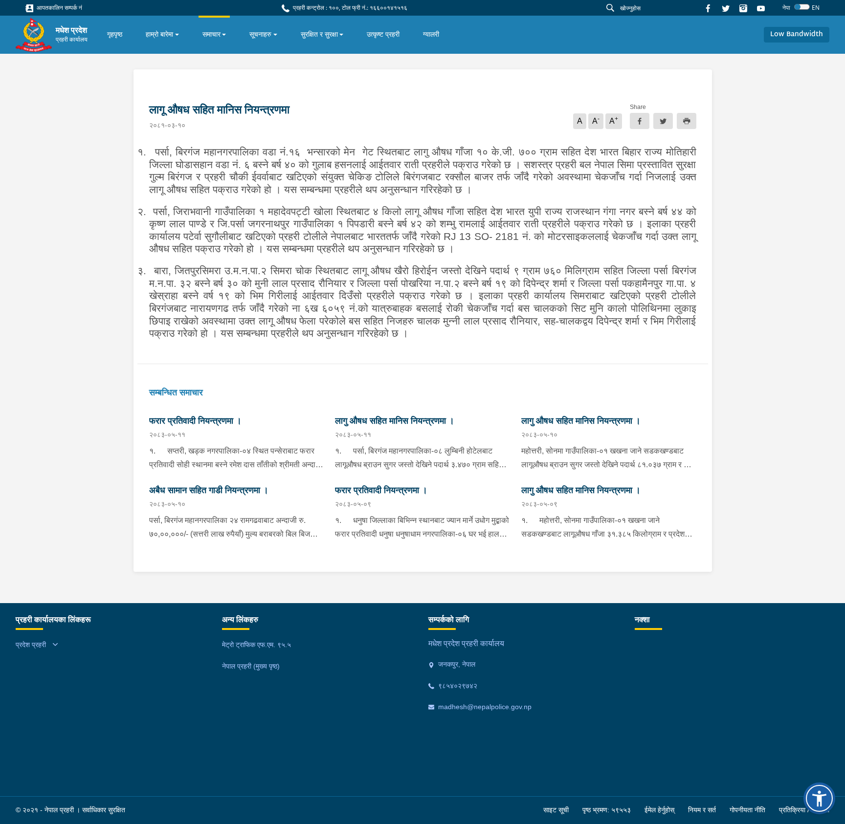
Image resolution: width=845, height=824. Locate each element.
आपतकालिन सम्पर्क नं (58, 7)
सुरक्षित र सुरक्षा (319, 34)
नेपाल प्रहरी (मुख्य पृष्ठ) (251, 666)
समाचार (211, 34)
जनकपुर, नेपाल (455, 664)
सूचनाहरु (260, 34)
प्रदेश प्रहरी (31, 645)
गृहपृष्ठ (114, 34)
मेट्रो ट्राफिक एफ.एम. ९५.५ (256, 645)
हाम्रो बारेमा (159, 34)
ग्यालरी (431, 34)
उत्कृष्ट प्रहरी (383, 34)
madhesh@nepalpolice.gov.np (484, 707)
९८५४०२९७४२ (456, 686)
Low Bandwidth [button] (796, 34)
